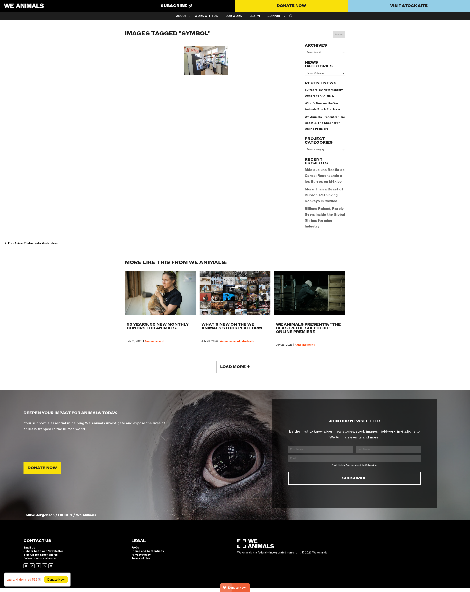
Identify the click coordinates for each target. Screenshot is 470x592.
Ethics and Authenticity (147, 551)
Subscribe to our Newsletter (43, 551)
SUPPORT (274, 16)
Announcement (154, 341)
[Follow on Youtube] (50, 565)
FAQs (135, 547)
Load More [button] (233, 367)
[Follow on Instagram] (32, 565)
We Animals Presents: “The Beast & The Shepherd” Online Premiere (325, 123)
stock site (247, 341)
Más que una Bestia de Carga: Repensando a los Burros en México (325, 175)
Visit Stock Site (409, 5)
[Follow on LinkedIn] (26, 565)
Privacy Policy (141, 555)
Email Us (29, 547)
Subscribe (174, 5)
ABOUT (181, 16)
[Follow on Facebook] (38, 565)
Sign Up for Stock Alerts (41, 555)
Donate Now (291, 5)
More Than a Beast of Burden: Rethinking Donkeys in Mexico (324, 195)
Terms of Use (140, 558)
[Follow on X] (44, 565)
